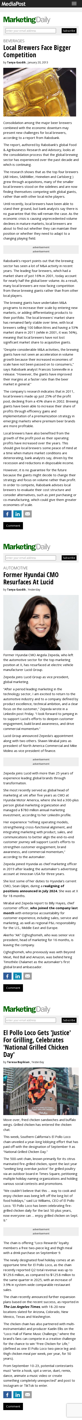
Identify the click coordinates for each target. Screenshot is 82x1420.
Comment (13, 526)
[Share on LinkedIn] (17, 513)
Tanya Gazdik (16, 62)
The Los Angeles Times (21, 1306)
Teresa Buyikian (18, 1062)
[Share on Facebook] (7, 513)
